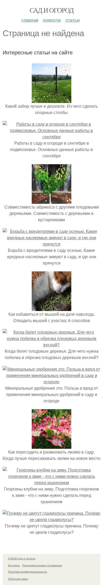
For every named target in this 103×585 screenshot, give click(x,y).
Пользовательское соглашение (42, 565)
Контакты (14, 565)
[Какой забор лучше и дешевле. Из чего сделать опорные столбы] (51, 100)
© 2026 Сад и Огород (21, 558)
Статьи (72, 20)
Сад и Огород (52, 10)
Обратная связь (18, 579)
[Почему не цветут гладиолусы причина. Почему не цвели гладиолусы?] (51, 519)
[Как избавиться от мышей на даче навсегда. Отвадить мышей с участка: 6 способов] (51, 308)
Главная (29, 20)
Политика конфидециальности (27, 571)
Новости (52, 20)
